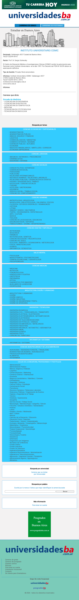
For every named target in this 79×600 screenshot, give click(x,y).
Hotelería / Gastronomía (18, 398)
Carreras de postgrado (52, 26)
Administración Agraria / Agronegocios (24, 458)
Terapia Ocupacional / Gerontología (22, 429)
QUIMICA (13, 246)
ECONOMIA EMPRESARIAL (20, 150)
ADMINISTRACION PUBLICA (20, 134)
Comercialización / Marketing (20, 373)
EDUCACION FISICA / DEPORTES (22, 222)
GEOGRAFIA (14, 189)
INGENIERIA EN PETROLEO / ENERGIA (24, 322)
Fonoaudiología (15, 433)
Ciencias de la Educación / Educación (23, 417)
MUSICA (13, 216)
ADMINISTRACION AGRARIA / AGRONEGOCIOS (27, 352)
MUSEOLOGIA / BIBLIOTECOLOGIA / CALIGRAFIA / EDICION (32, 202)
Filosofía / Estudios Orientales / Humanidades (26, 406)
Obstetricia (14, 437)
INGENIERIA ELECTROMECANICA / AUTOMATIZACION (29, 316)
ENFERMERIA (15, 278)
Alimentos (13, 460)
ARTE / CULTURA (16, 214)
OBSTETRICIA (15, 276)
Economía (13, 376)
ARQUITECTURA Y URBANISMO (21, 293)
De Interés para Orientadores (15, 573)
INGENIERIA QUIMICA (18, 332)
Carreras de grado (11, 560)
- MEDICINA (7, 107)
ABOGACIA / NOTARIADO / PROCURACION (25, 157)
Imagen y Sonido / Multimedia (20, 412)
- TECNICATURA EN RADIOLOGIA (15, 111)
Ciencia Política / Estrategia (20, 384)
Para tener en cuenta (39, 505)
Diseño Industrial (16, 447)
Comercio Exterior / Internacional (21, 375)
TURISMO (13, 185)
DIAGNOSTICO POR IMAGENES (21, 282)
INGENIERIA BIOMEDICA (19, 310)
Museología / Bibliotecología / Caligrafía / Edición (28, 404)
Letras (12, 410)
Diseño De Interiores (17, 449)
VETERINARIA (15, 358)
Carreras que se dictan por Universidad (39, 473)
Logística (13, 371)
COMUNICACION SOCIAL (19, 170)
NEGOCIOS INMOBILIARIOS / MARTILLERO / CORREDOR (30, 148)
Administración (15, 365)
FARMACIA (14, 235)
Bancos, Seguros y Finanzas (20, 369)
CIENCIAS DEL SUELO (18, 241)
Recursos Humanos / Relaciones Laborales (25, 390)
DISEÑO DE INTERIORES (19, 303)
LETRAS (13, 208)
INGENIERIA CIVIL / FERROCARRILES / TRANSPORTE (29, 312)
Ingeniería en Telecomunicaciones (22, 454)
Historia (12, 408)
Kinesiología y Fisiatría (18, 435)
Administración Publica (18, 367)
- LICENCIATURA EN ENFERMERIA (15, 102)
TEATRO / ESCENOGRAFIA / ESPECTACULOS (26, 212)
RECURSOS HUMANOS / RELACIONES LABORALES (28, 178)
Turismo (13, 396)
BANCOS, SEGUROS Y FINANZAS (22, 136)
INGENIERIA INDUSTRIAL (19, 326)
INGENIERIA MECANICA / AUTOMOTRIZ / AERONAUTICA (30, 328)
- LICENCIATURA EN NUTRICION (14, 103)
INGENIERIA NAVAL (17, 330)
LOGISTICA (14, 138)
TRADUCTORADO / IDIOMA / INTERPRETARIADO (27, 224)
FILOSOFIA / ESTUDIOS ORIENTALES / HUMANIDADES (30, 204)
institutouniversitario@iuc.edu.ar (14, 82)
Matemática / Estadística (19, 425)
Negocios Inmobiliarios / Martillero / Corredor (26, 378)
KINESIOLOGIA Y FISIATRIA (20, 274)
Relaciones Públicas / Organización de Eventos (27, 392)
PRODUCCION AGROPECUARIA (21, 354)
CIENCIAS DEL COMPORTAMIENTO (22, 193)
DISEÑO (13, 295)
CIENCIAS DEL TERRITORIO (20, 336)
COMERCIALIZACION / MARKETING (23, 140)
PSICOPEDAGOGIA (17, 261)
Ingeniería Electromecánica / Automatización (26, 452)
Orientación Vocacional (13, 569)
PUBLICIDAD (14, 174)
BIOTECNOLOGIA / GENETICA (20, 237)
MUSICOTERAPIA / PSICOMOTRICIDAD (24, 258)
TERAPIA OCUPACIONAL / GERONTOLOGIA (25, 260)
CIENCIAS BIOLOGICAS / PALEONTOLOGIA (25, 239)
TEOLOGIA (13, 218)
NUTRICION (14, 271)
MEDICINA (13, 269)
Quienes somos (11, 564)
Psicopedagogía (16, 431)
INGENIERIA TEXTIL (17, 334)
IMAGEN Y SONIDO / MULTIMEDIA (22, 210)
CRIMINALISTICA (16, 159)
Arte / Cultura (14, 413)
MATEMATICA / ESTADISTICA (20, 248)
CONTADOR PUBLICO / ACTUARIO (22, 144)
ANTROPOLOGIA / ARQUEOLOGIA (22, 200)
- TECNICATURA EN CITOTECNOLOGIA (17, 109)
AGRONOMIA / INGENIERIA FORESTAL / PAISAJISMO (29, 350)
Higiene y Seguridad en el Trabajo (22, 394)
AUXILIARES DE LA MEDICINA (21, 284)
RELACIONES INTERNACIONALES (22, 176)
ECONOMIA (14, 146)
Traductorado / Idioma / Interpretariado (24, 421)
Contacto (8, 571)
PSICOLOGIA (14, 256)
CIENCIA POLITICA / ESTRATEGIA (22, 168)
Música (12, 415)
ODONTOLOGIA (15, 286)
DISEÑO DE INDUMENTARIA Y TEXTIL (23, 301)
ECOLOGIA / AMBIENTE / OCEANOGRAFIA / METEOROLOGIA (32, 243)
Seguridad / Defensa (17, 382)
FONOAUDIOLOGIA (16, 273)
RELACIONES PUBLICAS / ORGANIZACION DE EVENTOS (30, 180)
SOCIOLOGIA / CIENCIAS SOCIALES (23, 183)
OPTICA (13, 280)
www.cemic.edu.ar (9, 84)
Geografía (13, 400)
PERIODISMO (15, 172)
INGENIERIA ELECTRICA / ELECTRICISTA (25, 314)
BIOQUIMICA (14, 233)
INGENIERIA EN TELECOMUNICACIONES (24, 320)
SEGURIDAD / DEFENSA (18, 161)
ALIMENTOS (14, 356)
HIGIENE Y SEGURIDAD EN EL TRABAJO (24, 182)
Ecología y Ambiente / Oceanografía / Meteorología (28, 423)
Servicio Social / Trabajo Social (21, 402)
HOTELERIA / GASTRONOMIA (20, 187)
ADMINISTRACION (16, 132)
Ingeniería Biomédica (17, 450)
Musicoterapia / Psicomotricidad (21, 427)
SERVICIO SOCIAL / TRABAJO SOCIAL (24, 191)
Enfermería (14, 439)
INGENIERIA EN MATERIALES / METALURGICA (26, 324)
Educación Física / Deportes (20, 419)
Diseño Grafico (15, 445)
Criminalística (14, 380)
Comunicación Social (17, 386)
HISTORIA (13, 206)
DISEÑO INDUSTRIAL (17, 299)
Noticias (8, 566)
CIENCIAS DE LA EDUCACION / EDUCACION (26, 220)
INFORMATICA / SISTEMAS (20, 343)
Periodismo (14, 388)
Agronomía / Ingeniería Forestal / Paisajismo (26, 456)
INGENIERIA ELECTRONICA (20, 318)
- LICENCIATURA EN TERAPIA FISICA (16, 105)
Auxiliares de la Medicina (19, 443)
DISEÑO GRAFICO (16, 297)
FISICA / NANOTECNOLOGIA (20, 245)
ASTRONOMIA (15, 231)
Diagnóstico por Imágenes (19, 441)
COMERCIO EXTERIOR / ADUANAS (22, 142)
